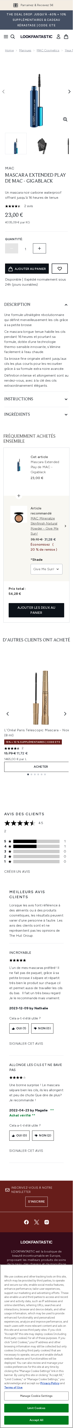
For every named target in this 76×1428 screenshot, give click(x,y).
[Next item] (65, 713)
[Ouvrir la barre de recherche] (12, 36)
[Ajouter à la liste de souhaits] (60, 269)
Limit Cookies (36, 1408)
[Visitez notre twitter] (36, 1222)
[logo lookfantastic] (36, 36)
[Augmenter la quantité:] (39, 248)
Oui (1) (21, 1028)
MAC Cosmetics (48, 50)
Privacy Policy (49, 1383)
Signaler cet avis (26, 1044)
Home (9, 50)
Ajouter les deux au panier (37, 610)
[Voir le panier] (66, 36)
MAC (9, 168)
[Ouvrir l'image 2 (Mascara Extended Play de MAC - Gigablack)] (42, 143)
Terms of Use (13, 1387)
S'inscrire (36, 1201)
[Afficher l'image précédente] (3, 91)
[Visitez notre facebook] (26, 1222)
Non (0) (44, 1028)
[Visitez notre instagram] (47, 1222)
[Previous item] (7, 713)
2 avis (28, 206)
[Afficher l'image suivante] (69, 91)
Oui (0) (21, 1135)
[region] (36, 1346)
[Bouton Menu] (4, 36)
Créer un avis (17, 872)
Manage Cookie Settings (36, 1395)
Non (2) (45, 1135)
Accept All (36, 1420)
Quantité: (14, 239)
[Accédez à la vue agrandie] (65, 119)
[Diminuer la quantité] (11, 248)
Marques (25, 50)
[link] (58, 36)
